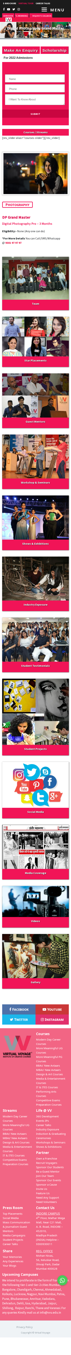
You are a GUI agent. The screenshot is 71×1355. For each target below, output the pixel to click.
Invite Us (41, 1189)
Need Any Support (47, 1197)
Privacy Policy (24, 1327)
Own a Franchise (46, 1158)
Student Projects (13, 1239)
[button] (62, 1282)
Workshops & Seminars (50, 1142)
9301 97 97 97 (13, 242)
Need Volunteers (46, 1202)
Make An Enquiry (21, 50)
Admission (8, 16)
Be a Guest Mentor (48, 1171)
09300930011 (22, 16)
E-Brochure (9, 3)
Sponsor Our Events (48, 1180)
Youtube (54, 1009)
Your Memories (12, 1257)
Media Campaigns (14, 1235)
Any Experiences (13, 1261)
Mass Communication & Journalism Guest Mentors (16, 1226)
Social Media (11, 1218)
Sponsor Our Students (50, 1167)
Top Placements (12, 1213)
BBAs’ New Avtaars (48, 1065)
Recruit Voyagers (46, 1163)
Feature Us (43, 1193)
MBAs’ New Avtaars (48, 1070)
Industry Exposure (47, 1129)
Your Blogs (9, 1265)
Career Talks (43, 1125)
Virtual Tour (26, 3)
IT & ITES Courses (47, 1087)
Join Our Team (45, 1176)
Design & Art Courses (49, 1074)
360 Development (47, 1116)
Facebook (20, 1009)
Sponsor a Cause (46, 1184)
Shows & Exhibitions (49, 1146)
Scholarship (54, 50)
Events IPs (42, 1120)
